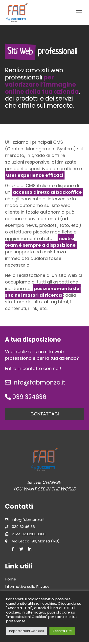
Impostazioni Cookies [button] (26, 631)
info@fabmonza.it (38, 382)
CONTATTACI (44, 414)
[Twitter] (21, 549)
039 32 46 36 (23, 526)
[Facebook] (13, 549)
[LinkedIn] (30, 549)
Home (10, 579)
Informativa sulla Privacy (27, 586)
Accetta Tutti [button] (62, 631)
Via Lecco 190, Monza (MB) (36, 541)
